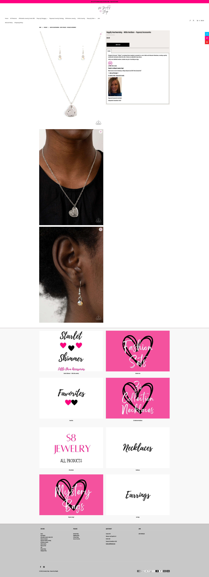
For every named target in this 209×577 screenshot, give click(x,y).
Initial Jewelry (43, 544)
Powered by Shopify (54, 571)
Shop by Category (44, 539)
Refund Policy (43, 549)
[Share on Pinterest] (207, 42)
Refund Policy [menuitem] (9, 22)
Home (40, 27)
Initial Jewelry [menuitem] (81, 18)
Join (41, 547)
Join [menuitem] (99, 18)
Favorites (71, 420)
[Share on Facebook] (207, 34)
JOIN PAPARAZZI (142, 533)
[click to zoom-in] (100, 34)
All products (71, 470)
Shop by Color (43, 545)
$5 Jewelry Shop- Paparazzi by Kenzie (116, 75)
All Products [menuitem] (13, 18)
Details (109, 51)
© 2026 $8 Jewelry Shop (44, 571)
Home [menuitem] (6, 18)
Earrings (137, 517)
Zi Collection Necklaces (137, 420)
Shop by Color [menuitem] (90, 18)
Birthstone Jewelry (44, 542)
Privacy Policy (76, 537)
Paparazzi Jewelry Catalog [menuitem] (56, 18)
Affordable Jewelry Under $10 (47, 537)
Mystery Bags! (71, 517)
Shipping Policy (44, 550)
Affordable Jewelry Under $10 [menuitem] (27, 18)
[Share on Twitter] (207, 38)
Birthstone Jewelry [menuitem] (70, 18)
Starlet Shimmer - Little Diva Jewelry (71, 373)
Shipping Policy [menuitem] (18, 22)
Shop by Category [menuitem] (41, 18)
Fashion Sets (137, 373)
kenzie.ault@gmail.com (110, 543)
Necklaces (138, 470)
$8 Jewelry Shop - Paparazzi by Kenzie (110, 1)
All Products (43, 535)
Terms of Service (76, 539)
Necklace (45, 27)
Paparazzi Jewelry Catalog (46, 540)
